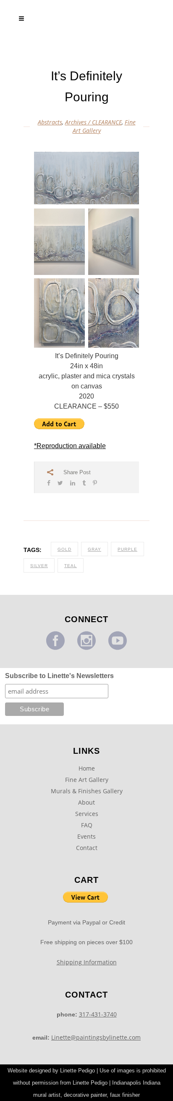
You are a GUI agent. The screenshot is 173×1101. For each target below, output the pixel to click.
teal (70, 565)
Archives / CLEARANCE (93, 122)
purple (127, 549)
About (86, 802)
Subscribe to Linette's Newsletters (59, 675)
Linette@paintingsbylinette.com (96, 1037)
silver (39, 565)
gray (94, 549)
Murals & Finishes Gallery (87, 791)
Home (87, 768)
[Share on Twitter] (60, 482)
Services (86, 814)
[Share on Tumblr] (84, 482)
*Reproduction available (70, 445)
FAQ (86, 825)
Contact (86, 848)
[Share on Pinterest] (95, 482)
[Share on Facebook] (48, 482)
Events (86, 836)
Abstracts (50, 122)
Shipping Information (87, 962)
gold (64, 549)
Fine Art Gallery (86, 780)
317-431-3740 (98, 1014)
